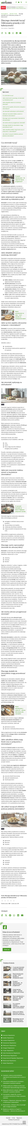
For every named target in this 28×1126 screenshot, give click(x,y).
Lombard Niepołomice (8, 1040)
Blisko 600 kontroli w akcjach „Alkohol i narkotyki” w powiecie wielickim (13, 1091)
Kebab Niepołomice (8, 1063)
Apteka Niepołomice (8, 1037)
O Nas (13, 1118)
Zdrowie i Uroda (13, 13)
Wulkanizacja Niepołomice (10, 1055)
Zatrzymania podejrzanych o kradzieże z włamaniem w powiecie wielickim (13, 1082)
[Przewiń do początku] (24, 1122)
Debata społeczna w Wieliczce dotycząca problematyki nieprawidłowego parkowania (14, 1086)
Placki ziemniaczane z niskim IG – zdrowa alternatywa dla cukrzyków (20, 710)
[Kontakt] (18, 2)
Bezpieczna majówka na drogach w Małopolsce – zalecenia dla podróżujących (14, 1110)
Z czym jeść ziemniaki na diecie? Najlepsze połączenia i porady (20, 509)
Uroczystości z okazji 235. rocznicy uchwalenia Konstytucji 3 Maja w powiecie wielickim (14, 1096)
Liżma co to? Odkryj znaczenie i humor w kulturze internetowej (18, 1013)
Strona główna (4, 13)
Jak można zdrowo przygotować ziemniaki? (14, 122)
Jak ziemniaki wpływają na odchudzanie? (13, 111)
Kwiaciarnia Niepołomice (9, 1043)
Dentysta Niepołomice (9, 1035)
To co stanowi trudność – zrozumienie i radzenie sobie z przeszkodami (19, 1005)
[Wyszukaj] (21, 2)
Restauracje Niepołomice (9, 1060)
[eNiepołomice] (6, 2)
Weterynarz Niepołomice (9, 1045)
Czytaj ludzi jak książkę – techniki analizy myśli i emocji (18, 991)
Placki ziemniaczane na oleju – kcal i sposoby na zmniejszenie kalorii (20, 315)
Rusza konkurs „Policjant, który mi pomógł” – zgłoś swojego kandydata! (15, 1105)
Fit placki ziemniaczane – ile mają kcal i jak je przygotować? (20, 179)
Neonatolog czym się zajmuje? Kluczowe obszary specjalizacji (18, 1020)
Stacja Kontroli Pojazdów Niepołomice (13, 1058)
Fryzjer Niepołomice (8, 1050)
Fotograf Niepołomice (8, 1048)
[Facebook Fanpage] (16, 2)
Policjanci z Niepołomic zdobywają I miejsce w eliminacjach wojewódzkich (14, 1101)
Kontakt (8, 1118)
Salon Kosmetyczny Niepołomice (11, 1053)
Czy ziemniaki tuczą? (8, 95)
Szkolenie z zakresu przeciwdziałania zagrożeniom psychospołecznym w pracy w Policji (14, 1077)
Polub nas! (7, 949)
